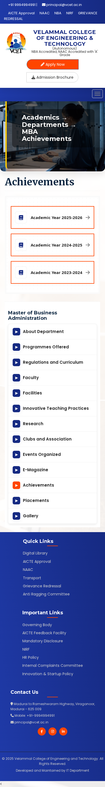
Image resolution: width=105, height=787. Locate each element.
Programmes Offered (42, 347)
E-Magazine (31, 470)
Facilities (28, 393)
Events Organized (38, 454)
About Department (39, 331)
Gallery (26, 516)
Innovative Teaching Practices (52, 408)
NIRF (69, 13)
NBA (57, 13)
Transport (32, 578)
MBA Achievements (46, 135)
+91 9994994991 (22, 4)
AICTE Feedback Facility (44, 633)
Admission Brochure (54, 77)
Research (29, 424)
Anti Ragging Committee (46, 594)
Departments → (49, 125)
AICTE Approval (21, 13)
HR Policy (30, 657)
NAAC (45, 13)
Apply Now (54, 64)
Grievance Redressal (42, 586)
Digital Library (35, 553)
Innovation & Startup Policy (47, 674)
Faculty (27, 377)
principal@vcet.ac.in (64, 4)
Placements (32, 500)
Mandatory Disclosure (42, 641)
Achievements (34, 485)
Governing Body (37, 624)
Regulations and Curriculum (49, 362)
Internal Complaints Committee (52, 665)
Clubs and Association (43, 439)
